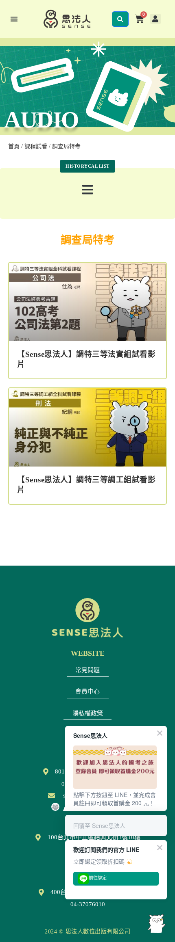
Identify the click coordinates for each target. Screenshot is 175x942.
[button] (14, 19)
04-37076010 (87, 904)
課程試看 (35, 146)
